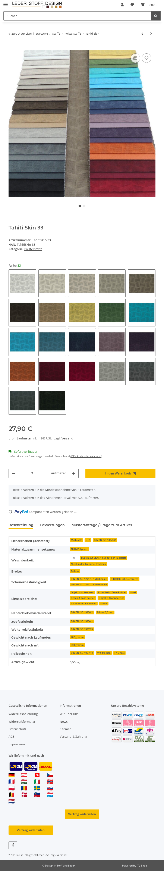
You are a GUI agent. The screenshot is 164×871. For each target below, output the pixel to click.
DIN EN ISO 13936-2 (82, 612)
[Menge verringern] (13, 473)
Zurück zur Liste (22, 33)
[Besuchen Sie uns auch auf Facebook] (13, 845)
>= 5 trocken (104, 652)
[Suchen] (156, 16)
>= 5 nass (119, 652)
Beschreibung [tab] (21, 525)
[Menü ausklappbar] (5, 2)
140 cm (75, 571)
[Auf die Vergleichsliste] (135, 58)
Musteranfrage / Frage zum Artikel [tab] (102, 525)
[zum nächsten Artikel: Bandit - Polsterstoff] (151, 33)
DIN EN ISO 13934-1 (82, 621)
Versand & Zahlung (73, 736)
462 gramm (77, 637)
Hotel (133, 592)
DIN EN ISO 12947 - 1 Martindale (89, 584)
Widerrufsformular (22, 722)
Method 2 (76, 540)
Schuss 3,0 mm (105, 612)
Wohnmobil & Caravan (83, 603)
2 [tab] (84, 206)
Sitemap (66, 729)
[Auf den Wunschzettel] (146, 58)
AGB (12, 736)
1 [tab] (80, 206)
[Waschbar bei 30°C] (74, 557)
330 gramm (77, 644)
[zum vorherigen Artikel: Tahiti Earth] (142, 33)
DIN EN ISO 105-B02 (105, 540)
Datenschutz (17, 729)
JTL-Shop (142, 865)
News (64, 722)
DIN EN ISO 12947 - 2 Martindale (89, 578)
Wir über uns (69, 714)
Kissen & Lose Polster (83, 597)
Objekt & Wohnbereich (111, 597)
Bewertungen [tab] (52, 525)
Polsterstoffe (33, 249)
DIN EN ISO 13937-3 (82, 629)
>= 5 (88, 540)
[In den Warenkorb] (12, 47)
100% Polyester (79, 549)
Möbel (103, 603)
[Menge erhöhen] (73, 473)
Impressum (17, 744)
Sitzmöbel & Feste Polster (112, 592)
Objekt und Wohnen (82, 592)
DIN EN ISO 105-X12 (82, 652)
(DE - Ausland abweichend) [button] (86, 456)
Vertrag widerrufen (82, 814)
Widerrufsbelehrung (23, 714)
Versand (67, 438)
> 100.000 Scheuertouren (124, 578)
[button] (122, 4)
